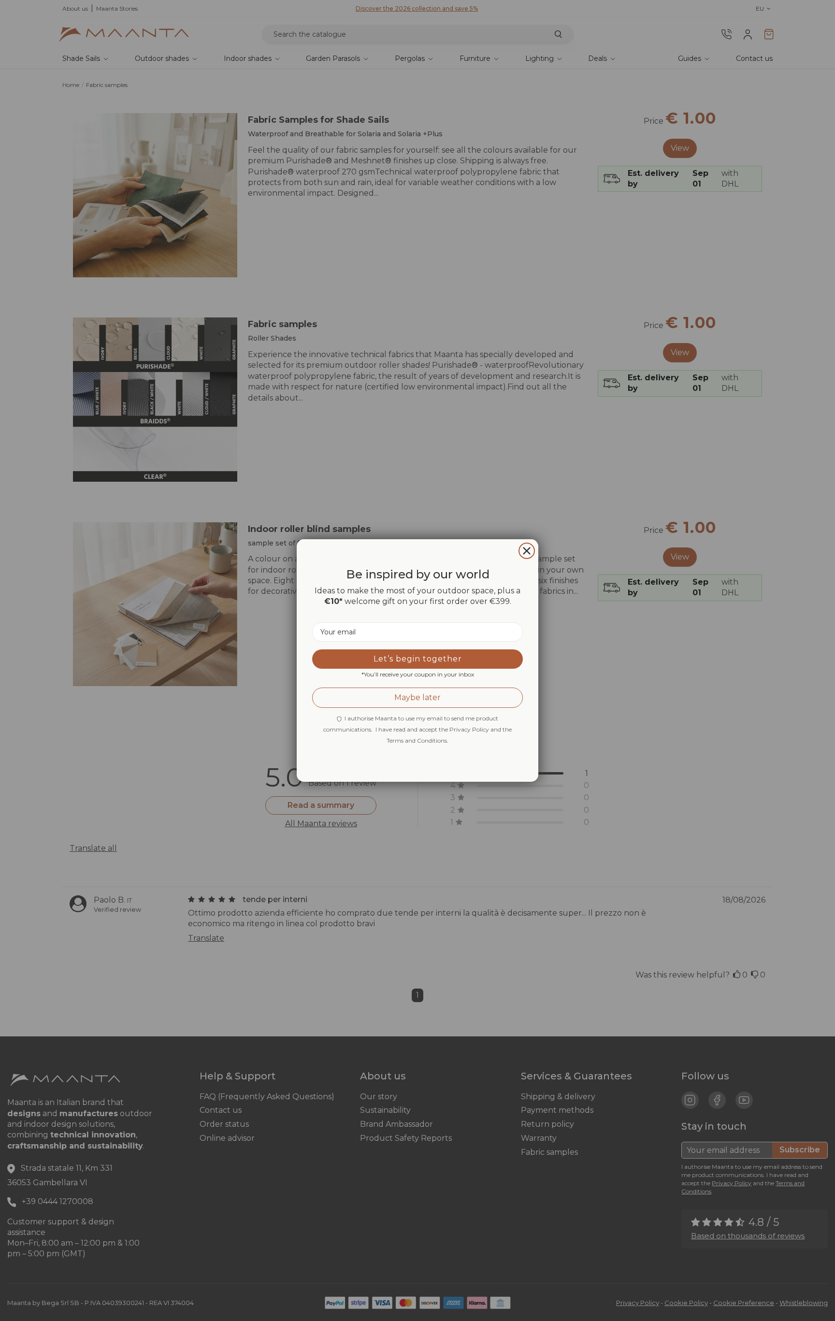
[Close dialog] (526, 551)
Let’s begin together (418, 658)
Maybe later (417, 697)
